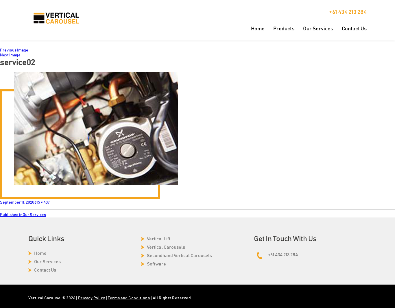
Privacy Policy (91, 298)
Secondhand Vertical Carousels (179, 255)
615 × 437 (42, 202)
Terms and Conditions (129, 298)
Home (258, 29)
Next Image (10, 55)
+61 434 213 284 (348, 12)
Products (283, 29)
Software (156, 264)
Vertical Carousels (166, 247)
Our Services (318, 29)
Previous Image (14, 50)
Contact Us (354, 29)
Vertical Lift (158, 239)
